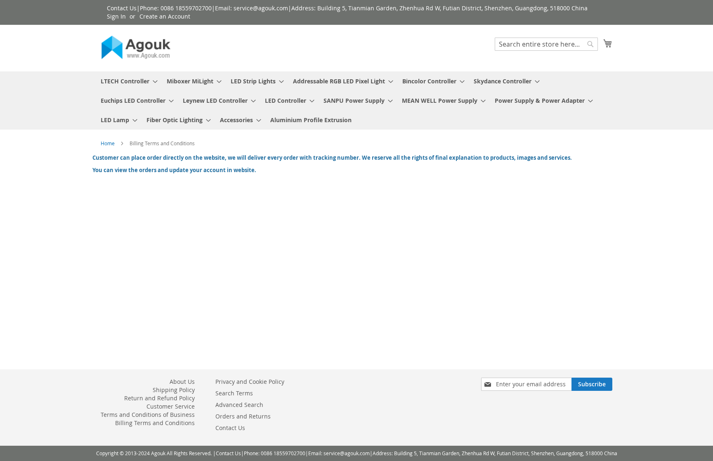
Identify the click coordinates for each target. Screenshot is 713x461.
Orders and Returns (243, 416)
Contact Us (230, 428)
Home (108, 143)
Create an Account (164, 16)
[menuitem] (127, 81)
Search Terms (234, 393)
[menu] (356, 100)
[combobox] (546, 44)
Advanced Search (239, 405)
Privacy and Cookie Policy (249, 381)
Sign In (116, 16)
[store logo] (136, 47)
